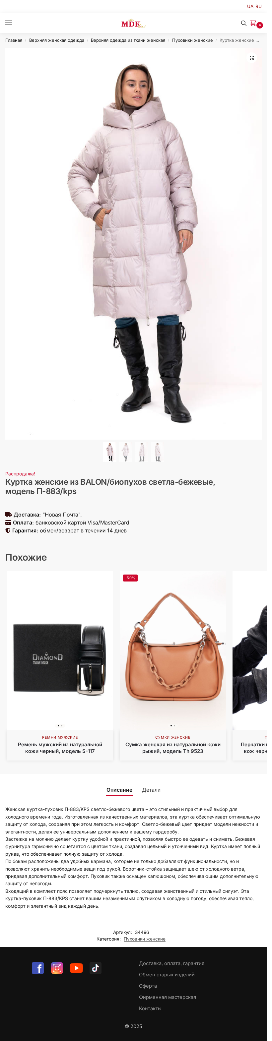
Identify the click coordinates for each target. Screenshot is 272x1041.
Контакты (150, 1008)
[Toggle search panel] (243, 23)
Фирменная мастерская (167, 997)
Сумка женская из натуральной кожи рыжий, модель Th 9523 (173, 747)
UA (250, 6)
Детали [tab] (151, 790)
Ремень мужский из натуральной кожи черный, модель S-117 (60, 747)
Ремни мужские (60, 737)
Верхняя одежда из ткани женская (128, 40)
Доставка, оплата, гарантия (171, 963)
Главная (13, 40)
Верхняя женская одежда (56, 40)
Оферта (148, 986)
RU (258, 6)
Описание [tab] (119, 790)
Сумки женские (172, 737)
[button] (254, 23)
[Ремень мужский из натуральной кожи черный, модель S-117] (60, 650)
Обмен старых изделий (167, 975)
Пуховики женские (192, 40)
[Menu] (15, 23)
